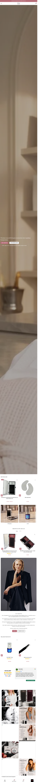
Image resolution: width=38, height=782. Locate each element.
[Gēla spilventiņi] (28, 487)
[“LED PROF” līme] (9, 647)
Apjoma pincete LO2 (28, 657)
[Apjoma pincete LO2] (28, 647)
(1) (29, 658)
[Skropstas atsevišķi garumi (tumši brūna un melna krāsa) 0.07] (9, 487)
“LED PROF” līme (9, 657)
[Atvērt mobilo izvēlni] (1, 3)
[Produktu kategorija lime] (28, 515)
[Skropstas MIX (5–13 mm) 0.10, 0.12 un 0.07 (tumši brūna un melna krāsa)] (9, 541)
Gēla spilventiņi (28, 497)
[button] (20, 495)
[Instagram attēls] (10, 698)
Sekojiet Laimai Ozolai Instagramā (9, 776)
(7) (11, 658)
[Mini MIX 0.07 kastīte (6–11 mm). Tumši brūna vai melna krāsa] (27, 541)
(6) (11, 553)
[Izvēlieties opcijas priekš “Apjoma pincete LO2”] (20, 655)
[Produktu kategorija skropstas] (9, 515)
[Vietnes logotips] (18, 3)
